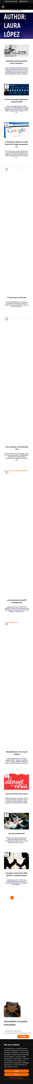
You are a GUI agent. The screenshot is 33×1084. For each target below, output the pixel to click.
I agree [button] (16, 1071)
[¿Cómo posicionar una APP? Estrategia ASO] (16, 533)
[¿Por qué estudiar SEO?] (16, 821)
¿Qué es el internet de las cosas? (16, 794)
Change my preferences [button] (16, 1078)
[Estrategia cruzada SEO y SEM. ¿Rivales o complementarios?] (16, 861)
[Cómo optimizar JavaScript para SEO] (16, 380)
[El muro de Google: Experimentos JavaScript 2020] (16, 89)
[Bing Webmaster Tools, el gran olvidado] (16, 685)
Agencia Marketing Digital (7, 10)
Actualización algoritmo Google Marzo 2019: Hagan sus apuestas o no (16, 144)
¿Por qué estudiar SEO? (16, 833)
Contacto (24, 1)
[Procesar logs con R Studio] (16, 230)
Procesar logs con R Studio (16, 297)
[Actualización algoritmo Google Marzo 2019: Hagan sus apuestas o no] (16, 130)
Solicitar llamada (11, 1)
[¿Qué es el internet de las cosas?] (16, 781)
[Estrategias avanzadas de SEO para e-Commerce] (16, 51)
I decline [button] (16, 1074)
